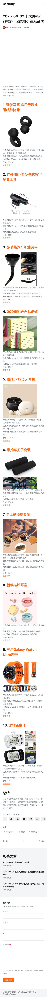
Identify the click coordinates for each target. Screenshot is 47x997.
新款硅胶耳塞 (17, 585)
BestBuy (9, 4)
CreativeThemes (9, 994)
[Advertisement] (23, 57)
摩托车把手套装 (19, 450)
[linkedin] (17, 819)
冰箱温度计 (17, 725)
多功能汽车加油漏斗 (22, 247)
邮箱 (5, 923)
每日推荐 (26, 27)
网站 (4, 933)
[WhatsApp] (37, 819)
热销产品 (33, 832)
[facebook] (5, 819)
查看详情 (6, 165)
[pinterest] (30, 819)
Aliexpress (9, 832)
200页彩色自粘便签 (22, 312)
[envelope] (24, 819)
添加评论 (7, 945)
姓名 (5, 912)
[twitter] (11, 819)
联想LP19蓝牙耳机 (21, 379)
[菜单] (43, 4)
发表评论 (8, 980)
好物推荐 (21, 832)
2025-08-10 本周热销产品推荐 (16, 862)
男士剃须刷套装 (18, 514)
